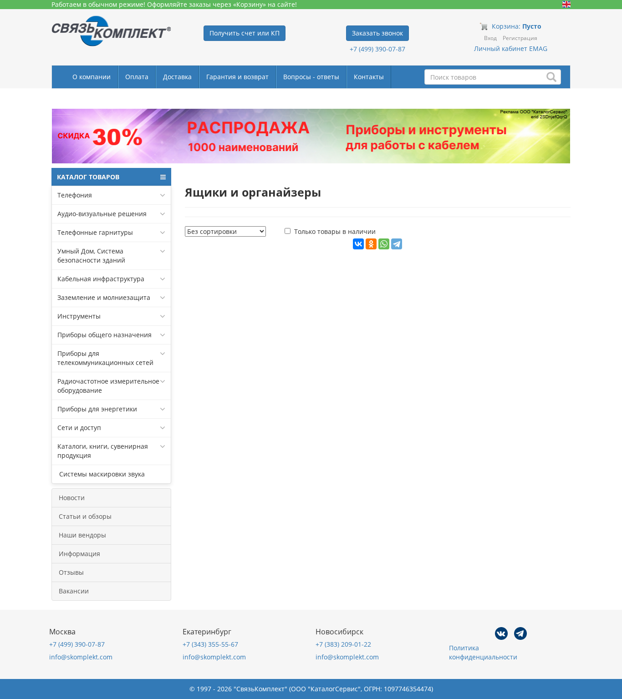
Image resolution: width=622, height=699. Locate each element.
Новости (72, 497)
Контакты (369, 76)
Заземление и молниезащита (103, 297)
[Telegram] (396, 243)
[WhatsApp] (383, 243)
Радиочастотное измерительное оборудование (108, 386)
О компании (91, 76)
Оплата (136, 76)
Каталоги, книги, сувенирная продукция (102, 451)
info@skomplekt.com (80, 657)
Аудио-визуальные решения (102, 213)
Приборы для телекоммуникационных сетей (105, 358)
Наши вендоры (82, 535)
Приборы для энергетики (97, 409)
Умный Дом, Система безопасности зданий (91, 255)
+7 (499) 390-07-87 (377, 49)
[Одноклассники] (371, 243)
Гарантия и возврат (237, 76)
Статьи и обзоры (85, 516)
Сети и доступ (79, 427)
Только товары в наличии (335, 231)
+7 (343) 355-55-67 (210, 644)
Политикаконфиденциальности (483, 652)
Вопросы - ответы (311, 76)
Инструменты (79, 316)
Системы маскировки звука (101, 474)
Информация (79, 553)
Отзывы (71, 572)
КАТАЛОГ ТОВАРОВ (88, 176)
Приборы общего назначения (104, 334)
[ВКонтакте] (358, 243)
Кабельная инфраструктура (100, 278)
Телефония (74, 195)
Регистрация (520, 38)
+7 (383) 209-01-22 (343, 644)
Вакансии (74, 591)
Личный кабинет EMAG (510, 48)
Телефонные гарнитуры (95, 232)
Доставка (177, 76)
